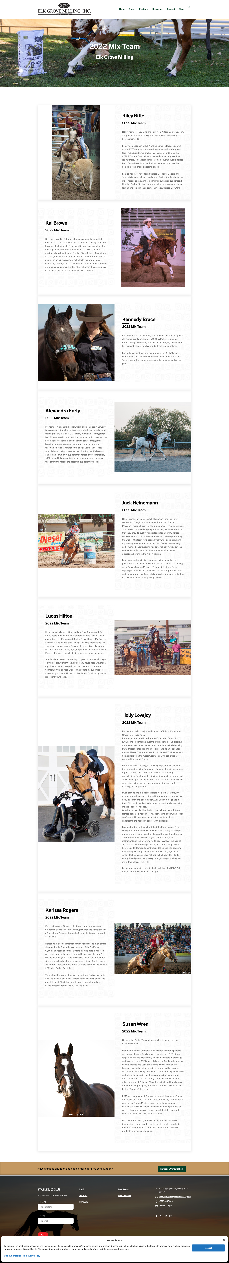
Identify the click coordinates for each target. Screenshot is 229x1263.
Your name (42, 1201)
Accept (208, 1248)
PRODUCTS (83, 1201)
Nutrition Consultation (171, 1169)
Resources (157, 9)
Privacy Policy (33, 1256)
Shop (181, 9)
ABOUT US (83, 1195)
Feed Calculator (124, 1195)
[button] (223, 1240)
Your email (42, 1215)
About (132, 9)
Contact (171, 9)
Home (122, 9)
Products (143, 9)
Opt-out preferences (14, 1256)
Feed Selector (123, 1189)
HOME (81, 1189)
